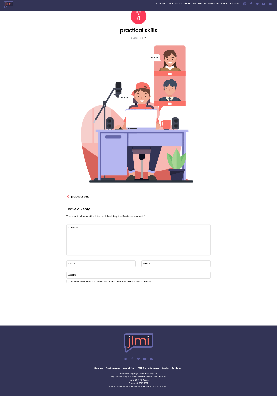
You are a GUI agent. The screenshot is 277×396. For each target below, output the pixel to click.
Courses (160, 3)
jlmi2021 (135, 38)
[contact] (270, 3)
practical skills (138, 30)
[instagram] (245, 3)
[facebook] (251, 3)
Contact (235, 3)
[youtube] (264, 3)
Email (146, 263)
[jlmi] (8, 6)
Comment (73, 227)
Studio (224, 3)
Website (72, 275)
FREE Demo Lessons (208, 3)
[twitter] (257, 3)
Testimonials (174, 3)
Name (71, 263)
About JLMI (190, 3)
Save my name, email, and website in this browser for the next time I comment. (111, 281)
